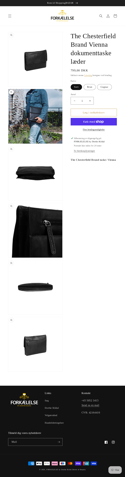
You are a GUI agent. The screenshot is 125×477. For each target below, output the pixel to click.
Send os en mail (90, 405)
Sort (76, 87)
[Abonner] (58, 442)
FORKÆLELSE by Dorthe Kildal (59, 469)
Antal (73, 94)
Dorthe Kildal (52, 408)
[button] (9, 16)
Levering (88, 75)
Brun (89, 87)
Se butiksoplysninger (84, 151)
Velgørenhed (51, 415)
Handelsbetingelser (54, 423)
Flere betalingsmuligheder (94, 129)
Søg (47, 400)
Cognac (104, 87)
